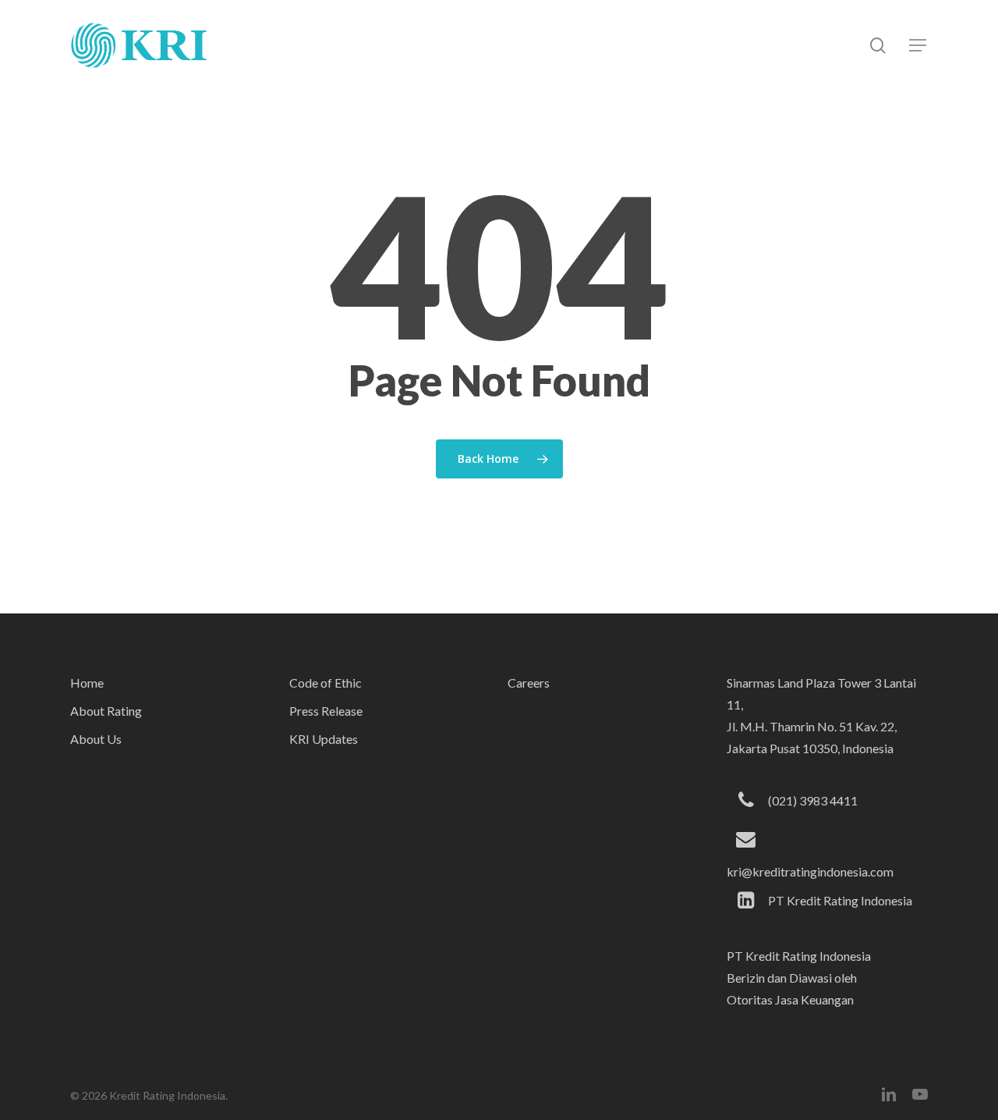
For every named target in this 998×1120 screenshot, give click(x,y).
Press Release (326, 710)
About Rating (106, 710)
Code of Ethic (325, 682)
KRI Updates (323, 738)
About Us (96, 738)
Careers (529, 682)
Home (87, 682)
